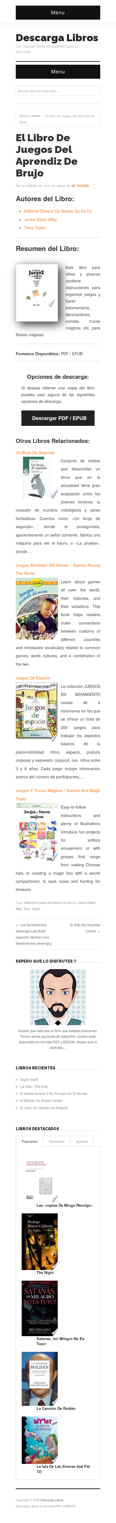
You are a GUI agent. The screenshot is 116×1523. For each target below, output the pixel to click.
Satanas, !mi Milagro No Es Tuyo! (60, 1341)
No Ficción (80, 186)
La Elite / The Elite (34, 1086)
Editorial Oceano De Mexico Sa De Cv (58, 211)
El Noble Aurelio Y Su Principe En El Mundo (54, 1093)
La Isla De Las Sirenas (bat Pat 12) (63, 1469)
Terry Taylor (35, 227)
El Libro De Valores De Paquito (44, 1107)
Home (36, 115)
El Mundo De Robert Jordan (41, 1100)
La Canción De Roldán (56, 1408)
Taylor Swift (29, 1079)
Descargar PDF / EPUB (59, 418)
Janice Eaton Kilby (40, 219)
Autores (82, 1141)
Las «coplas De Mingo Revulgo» (65, 1205)
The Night (45, 1272)
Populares (29, 1141)
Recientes (56, 1141)
